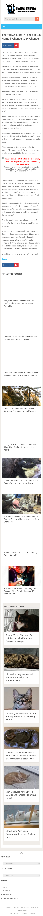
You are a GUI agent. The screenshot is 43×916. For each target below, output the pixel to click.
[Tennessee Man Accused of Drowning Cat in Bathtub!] (21, 540)
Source (4, 259)
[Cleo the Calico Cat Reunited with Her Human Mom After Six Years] (21, 324)
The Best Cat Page (11, 907)
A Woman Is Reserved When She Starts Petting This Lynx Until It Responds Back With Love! (21, 519)
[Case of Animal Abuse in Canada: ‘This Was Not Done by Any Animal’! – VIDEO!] (21, 360)
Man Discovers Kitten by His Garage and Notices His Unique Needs (21, 795)
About (5, 887)
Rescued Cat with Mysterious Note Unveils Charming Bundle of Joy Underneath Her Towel (21, 755)
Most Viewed (13, 913)
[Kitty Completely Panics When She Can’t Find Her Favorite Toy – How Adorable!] (21, 288)
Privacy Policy (7, 894)
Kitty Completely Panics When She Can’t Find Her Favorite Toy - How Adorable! (19, 303)
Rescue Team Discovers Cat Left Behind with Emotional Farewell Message (19, 638)
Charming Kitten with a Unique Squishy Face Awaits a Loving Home (21, 716)
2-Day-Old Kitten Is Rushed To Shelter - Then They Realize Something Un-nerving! (20, 447)
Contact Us (6, 891)
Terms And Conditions (10, 898)
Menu (5, 26)
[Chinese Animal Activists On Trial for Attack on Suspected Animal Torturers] (21, 396)
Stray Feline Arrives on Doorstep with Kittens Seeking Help (20, 834)
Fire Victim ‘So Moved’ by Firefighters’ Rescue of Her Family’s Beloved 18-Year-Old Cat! (20, 591)
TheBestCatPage (21, 910)
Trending (24, 913)
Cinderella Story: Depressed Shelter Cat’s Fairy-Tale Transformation (19, 677)
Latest (32, 913)
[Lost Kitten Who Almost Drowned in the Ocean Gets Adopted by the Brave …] (21, 468)
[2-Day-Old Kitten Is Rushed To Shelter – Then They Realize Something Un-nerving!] (21, 432)
